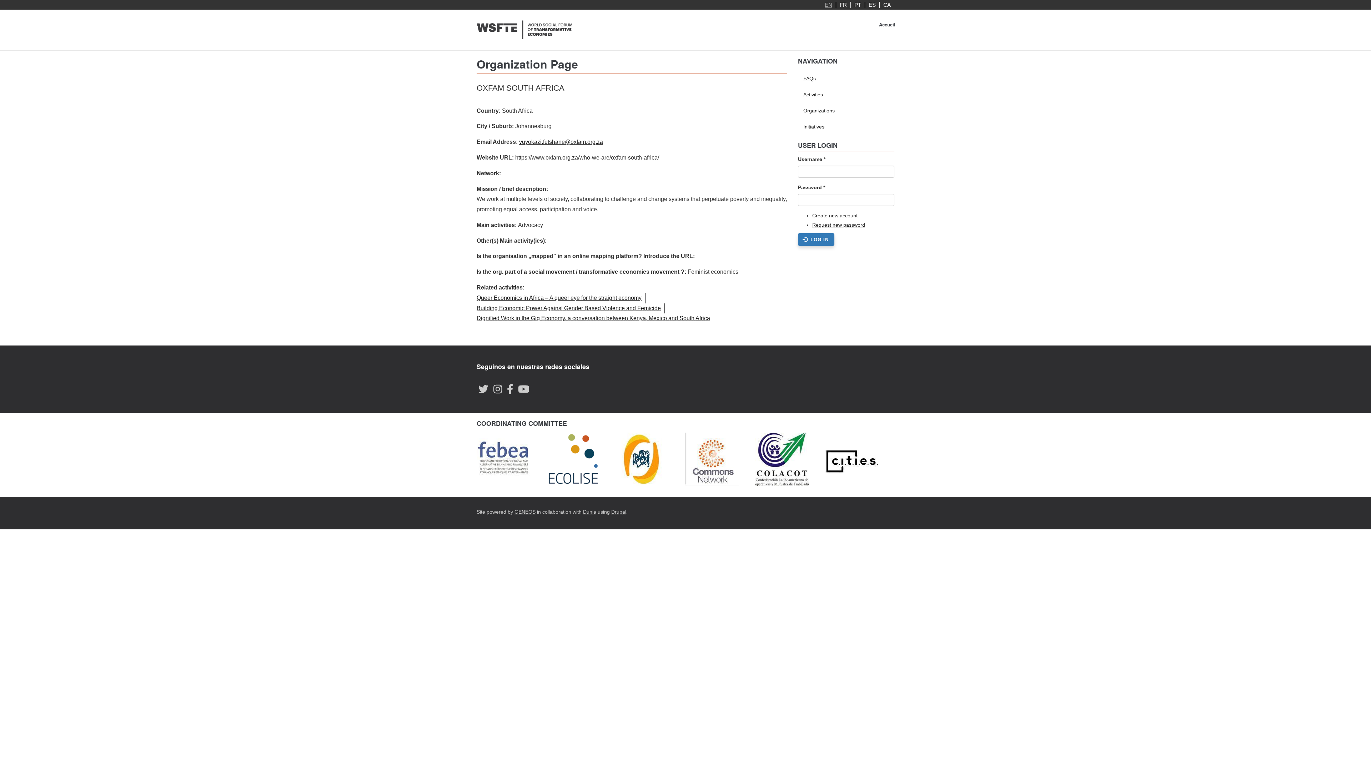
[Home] (525, 30)
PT (857, 5)
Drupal (618, 512)
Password (811, 187)
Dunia (589, 512)
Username (811, 159)
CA (887, 5)
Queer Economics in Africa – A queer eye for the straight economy (559, 298)
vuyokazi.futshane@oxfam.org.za (561, 142)
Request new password (838, 225)
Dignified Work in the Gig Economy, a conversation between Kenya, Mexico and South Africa (593, 318)
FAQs (809, 78)
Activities (813, 94)
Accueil (887, 24)
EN (828, 5)
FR (843, 5)
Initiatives (813, 127)
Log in (819, 239)
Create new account (835, 215)
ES (872, 5)
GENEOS (525, 512)
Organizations (819, 111)
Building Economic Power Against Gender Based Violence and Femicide (569, 308)
